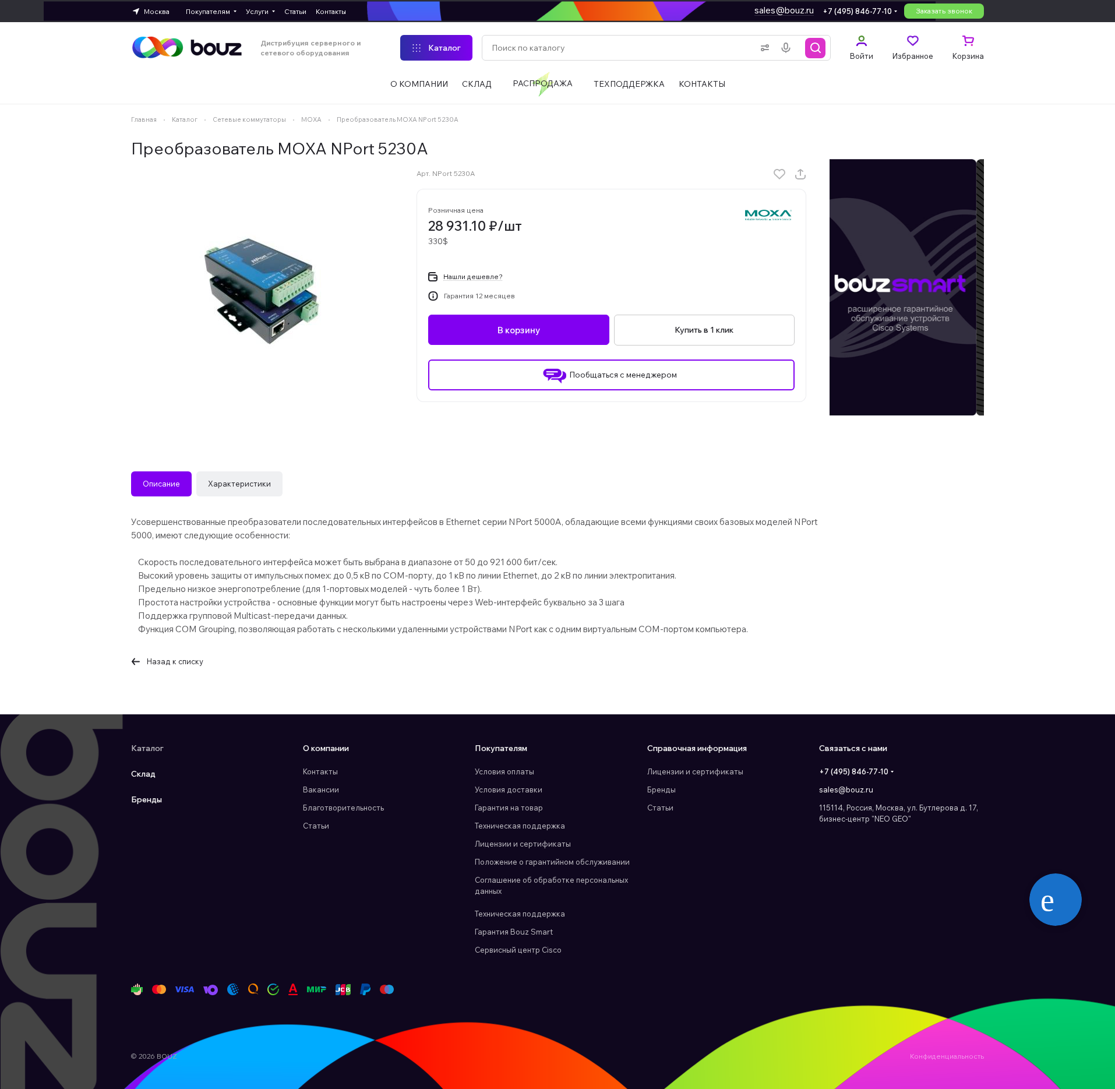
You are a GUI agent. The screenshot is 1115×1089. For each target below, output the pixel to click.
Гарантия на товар (509, 807)
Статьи (316, 825)
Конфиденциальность (947, 1056)
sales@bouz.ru (784, 10)
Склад (143, 774)
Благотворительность (343, 807)
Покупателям (501, 748)
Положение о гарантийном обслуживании (552, 861)
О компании (326, 748)
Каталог (147, 748)
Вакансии (321, 789)
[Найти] (815, 48)
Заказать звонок (944, 10)
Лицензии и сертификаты (523, 843)
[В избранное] (779, 174)
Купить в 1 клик (704, 330)
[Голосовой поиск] (788, 48)
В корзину (518, 330)
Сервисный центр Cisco (518, 949)
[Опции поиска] (762, 48)
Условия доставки (508, 789)
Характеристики (239, 483)
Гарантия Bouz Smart (514, 931)
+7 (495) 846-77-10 (857, 11)
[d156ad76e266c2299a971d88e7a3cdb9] (262, 290)
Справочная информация (697, 748)
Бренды (146, 799)
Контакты (320, 771)
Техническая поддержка (520, 825)
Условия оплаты (504, 771)
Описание (161, 483)
